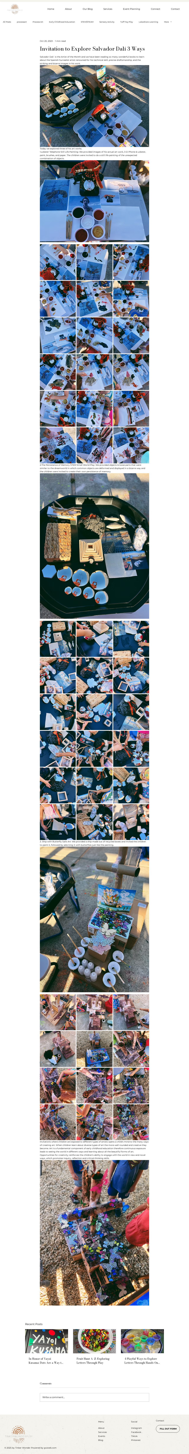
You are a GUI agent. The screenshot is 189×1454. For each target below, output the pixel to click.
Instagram (136, 1428)
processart (22, 22)
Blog (100, 1440)
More (166, 22)
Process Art (38, 22)
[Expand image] (58, 262)
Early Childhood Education (62, 22)
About (101, 1428)
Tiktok (134, 1436)
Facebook (136, 1432)
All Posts (7, 22)
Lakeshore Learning (148, 22)
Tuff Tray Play (126, 22)
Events (101, 1436)
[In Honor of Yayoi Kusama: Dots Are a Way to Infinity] (46, 1341)
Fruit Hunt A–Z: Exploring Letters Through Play (93, 1361)
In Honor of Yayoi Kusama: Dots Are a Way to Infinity (46, 1361)
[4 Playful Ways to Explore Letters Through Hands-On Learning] (142, 1341)
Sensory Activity (106, 22)
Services (102, 1432)
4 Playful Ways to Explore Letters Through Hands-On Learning (141, 1361)
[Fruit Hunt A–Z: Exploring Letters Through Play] (94, 1341)
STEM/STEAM (87, 22)
